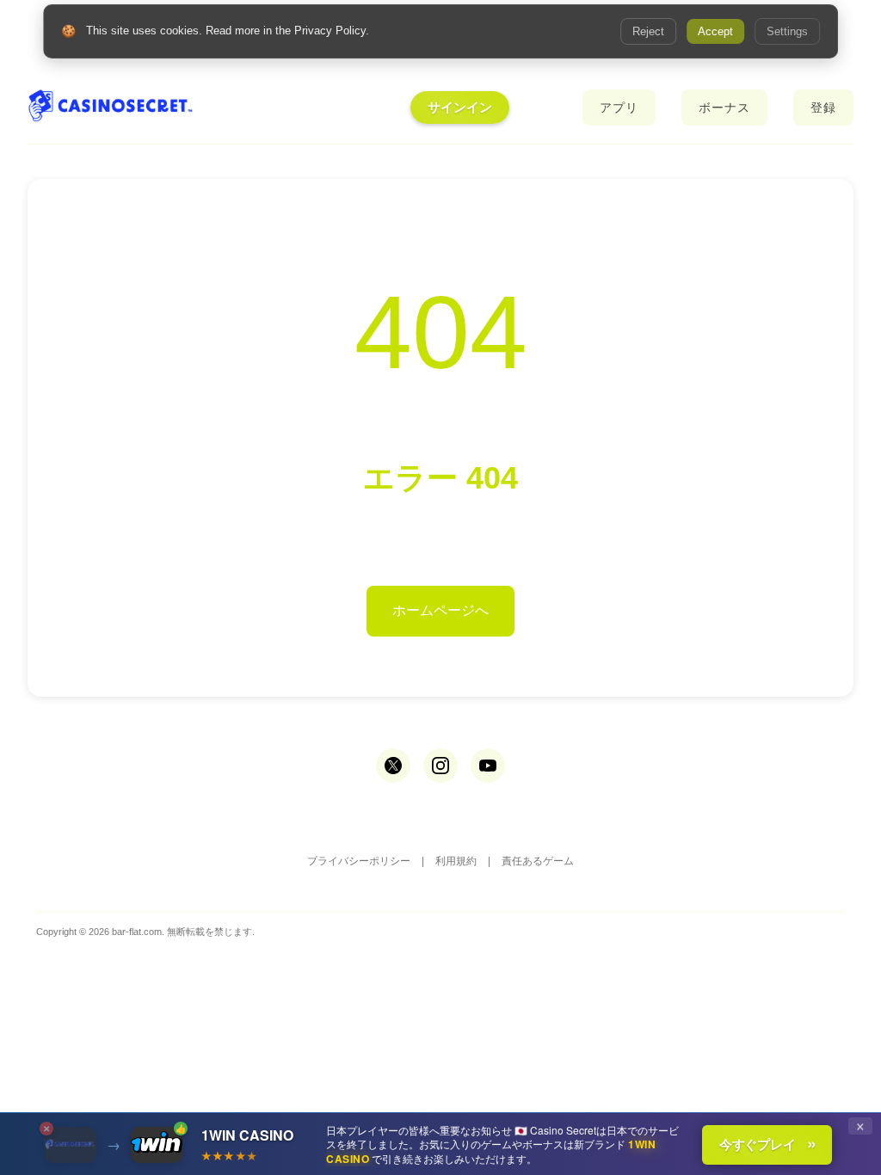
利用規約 (456, 861)
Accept (715, 31)
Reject (648, 31)
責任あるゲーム (538, 861)
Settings (787, 31)
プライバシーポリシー (358, 861)
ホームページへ (440, 610)
